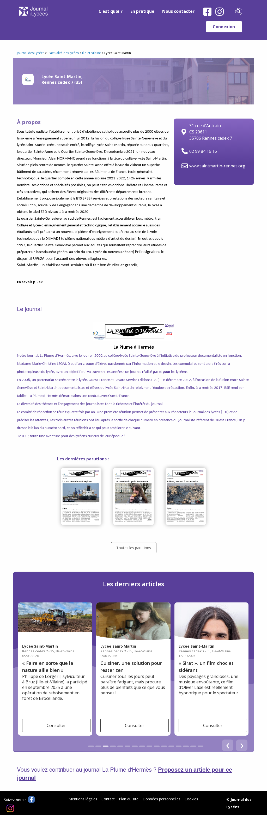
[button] (91, 746)
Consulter (56, 725)
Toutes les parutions (133, 547)
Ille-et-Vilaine (91, 53)
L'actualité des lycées (63, 53)
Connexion (224, 27)
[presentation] (241, 745)
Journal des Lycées (30, 53)
